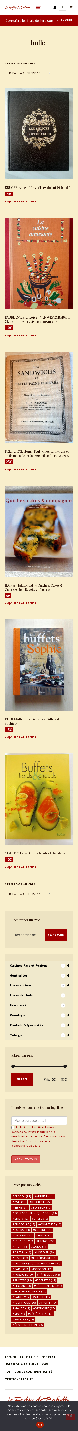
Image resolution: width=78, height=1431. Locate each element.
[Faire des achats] (71, 7)
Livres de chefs (37, 995)
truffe (48, 1302)
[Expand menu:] (62, 7)
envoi (45, 1235)
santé (22, 1297)
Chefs (41, 1219)
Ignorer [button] (65, 20)
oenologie (49, 1263)
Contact (48, 1357)
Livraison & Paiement (22, 1364)
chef (21, 1219)
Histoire (45, 1252)
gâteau (23, 1252)
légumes (24, 1263)
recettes (46, 1280)
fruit (21, 1246)
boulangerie (27, 1213)
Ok (40, 1424)
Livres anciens (40, 985)
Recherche (55, 935)
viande (22, 1308)
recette (23, 1280)
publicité (24, 1274)
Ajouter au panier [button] (21, 201)
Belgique (41, 1202)
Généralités (40, 975)
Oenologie (40, 1015)
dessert (23, 1235)
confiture (50, 1224)
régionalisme (49, 1286)
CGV (45, 1364)
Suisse (42, 1297)
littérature (44, 1258)
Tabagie (40, 1035)
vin (20, 1314)
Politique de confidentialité (28, 1371)
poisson (42, 1269)
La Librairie (29, 1357)
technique (25, 1302)
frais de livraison (40, 20)
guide (40, 1246)
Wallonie (24, 1319)
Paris (21, 1269)
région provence (30, 1291)
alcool (23, 1196)
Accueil (11, 1357)
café (51, 1213)
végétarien (41, 1314)
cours (22, 1230)
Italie (21, 1258)
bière (21, 1207)
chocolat (25, 1224)
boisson (42, 1207)
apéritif (44, 1196)
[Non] (70, 1417)
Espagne (24, 1241)
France (46, 1241)
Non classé (37, 1005)
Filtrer (22, 1079)
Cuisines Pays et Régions (40, 965)
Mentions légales (19, 1379)
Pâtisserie (49, 1274)
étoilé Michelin (29, 1325)
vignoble (45, 1308)
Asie (20, 1202)
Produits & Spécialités (40, 1025)
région (23, 1286)
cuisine (43, 1230)
